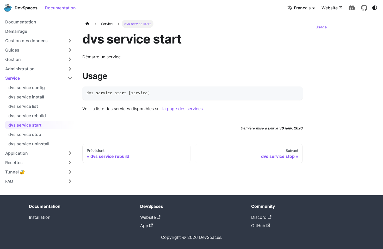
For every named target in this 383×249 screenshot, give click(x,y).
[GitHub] (364, 8)
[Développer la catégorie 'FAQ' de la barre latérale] (70, 181)
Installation (39, 217)
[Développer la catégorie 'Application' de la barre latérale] (70, 153)
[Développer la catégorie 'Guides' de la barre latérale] (70, 50)
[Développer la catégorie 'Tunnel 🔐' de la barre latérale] (70, 172)
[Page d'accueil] (87, 24)
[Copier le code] (296, 93)
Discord (259, 217)
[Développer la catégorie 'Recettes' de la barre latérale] (70, 162)
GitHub (258, 225)
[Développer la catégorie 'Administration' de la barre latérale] (70, 69)
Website (330, 7)
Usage (321, 27)
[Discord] (351, 8)
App (144, 225)
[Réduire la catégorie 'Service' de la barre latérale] (70, 78)
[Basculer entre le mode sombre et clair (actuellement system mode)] (374, 8)
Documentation (60, 7)
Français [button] (302, 7)
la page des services (182, 108)
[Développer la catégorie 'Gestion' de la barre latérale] (70, 59)
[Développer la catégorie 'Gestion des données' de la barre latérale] (70, 40)
